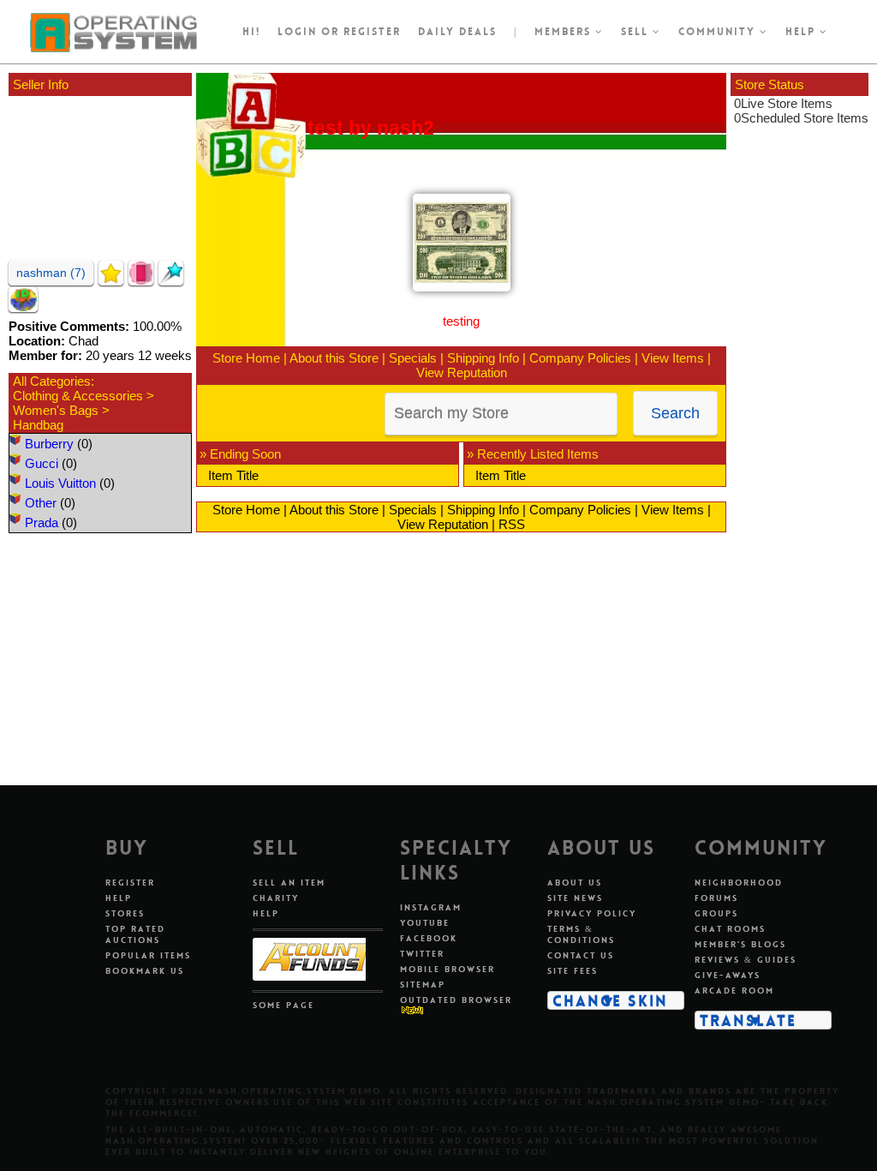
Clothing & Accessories (78, 395)
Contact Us (580, 955)
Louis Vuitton (60, 483)
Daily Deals (457, 32)
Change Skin (610, 1000)
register (372, 32)
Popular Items (148, 955)
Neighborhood (739, 882)
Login (297, 32)
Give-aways (728, 975)
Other (41, 502)
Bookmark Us (144, 970)
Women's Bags (55, 410)
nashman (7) (51, 272)
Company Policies (580, 358)
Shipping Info (483, 358)
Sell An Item (289, 882)
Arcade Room (734, 990)
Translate (748, 1020)
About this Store (334, 358)
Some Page (283, 1005)
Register (130, 882)
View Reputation (461, 372)
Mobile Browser (447, 969)
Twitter (422, 953)
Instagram (431, 907)
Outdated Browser (456, 1000)
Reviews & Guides (745, 959)
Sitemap (422, 984)
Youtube (425, 922)
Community (719, 32)
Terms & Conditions (581, 934)
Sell (637, 32)
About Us (574, 882)
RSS (511, 524)
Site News (575, 898)
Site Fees (572, 970)
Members (564, 32)
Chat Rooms (730, 928)
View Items (672, 358)
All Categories (52, 381)
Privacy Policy (591, 913)
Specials (413, 358)
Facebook (428, 938)
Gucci (41, 463)
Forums (716, 898)
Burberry (49, 443)
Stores (125, 913)
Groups (716, 913)
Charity (276, 898)
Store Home (246, 358)
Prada (41, 522)
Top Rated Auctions (135, 934)
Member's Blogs (740, 944)
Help (802, 32)
